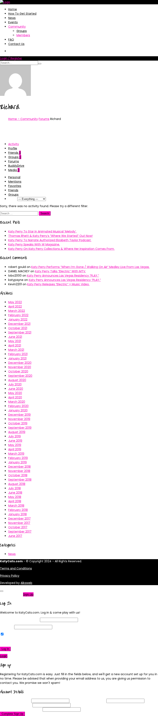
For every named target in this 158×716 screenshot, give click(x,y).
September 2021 (19, 332)
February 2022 (18, 315)
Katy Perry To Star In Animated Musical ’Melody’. (42, 231)
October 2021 (17, 328)
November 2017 (19, 523)
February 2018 (18, 510)
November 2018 (19, 471)
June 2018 (15, 493)
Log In (5, 648)
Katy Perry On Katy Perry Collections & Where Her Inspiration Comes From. (61, 249)
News (12, 18)
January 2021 (17, 358)
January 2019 (17, 462)
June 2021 (15, 337)
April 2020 (15, 397)
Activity (13, 144)
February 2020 (18, 406)
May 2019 (14, 445)
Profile (12, 148)
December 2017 (19, 518)
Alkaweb (26, 583)
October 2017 (17, 527)
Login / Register (11, 58)
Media (14, 170)
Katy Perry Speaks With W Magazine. (34, 244)
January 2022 (17, 319)
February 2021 (18, 354)
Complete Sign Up (12, 713)
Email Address (88, 701)
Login (3, 656)
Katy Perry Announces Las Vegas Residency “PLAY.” (63, 275)
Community (17, 27)
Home (12, 9)
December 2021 (19, 324)
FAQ (11, 40)
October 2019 (17, 423)
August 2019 (16, 432)
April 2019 (14, 449)
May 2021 (14, 341)
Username (15, 701)
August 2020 (17, 380)
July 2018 (14, 488)
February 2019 (18, 458)
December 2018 (19, 467)
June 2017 (15, 536)
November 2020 (19, 367)
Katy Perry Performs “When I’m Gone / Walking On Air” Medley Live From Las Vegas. (90, 267)
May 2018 (14, 497)
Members (23, 35)
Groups (21, 31)
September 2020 (20, 376)
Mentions (14, 182)
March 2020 (16, 402)
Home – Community (23, 119)
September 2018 (19, 480)
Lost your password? (16, 642)
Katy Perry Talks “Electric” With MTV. (60, 271)
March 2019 (16, 454)
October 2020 (18, 371)
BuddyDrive (16, 166)
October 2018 (17, 475)
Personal (14, 177)
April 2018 (14, 501)
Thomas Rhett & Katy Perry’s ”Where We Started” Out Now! (50, 236)
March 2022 (16, 311)
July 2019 (14, 436)
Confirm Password (21, 709)
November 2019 (19, 419)
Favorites (14, 186)
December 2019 (19, 415)
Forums (44, 119)
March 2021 (16, 350)
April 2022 (15, 306)
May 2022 (15, 302)
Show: (12, 199)
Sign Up (28, 594)
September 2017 (19, 531)
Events (13, 22)
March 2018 (16, 506)
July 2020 (15, 384)
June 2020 (15, 389)
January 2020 (18, 410)
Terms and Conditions (16, 568)
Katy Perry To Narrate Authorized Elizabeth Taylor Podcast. (49, 240)
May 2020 (15, 393)
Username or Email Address (19, 620)
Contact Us (16, 44)
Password (6, 627)
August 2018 (16, 484)
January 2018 (17, 514)
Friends (14, 153)
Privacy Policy (9, 576)
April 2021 (14, 345)
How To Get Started (22, 14)
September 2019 (19, 428)
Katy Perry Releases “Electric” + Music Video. (58, 284)
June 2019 (15, 441)
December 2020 (19, 363)
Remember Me (15, 634)
